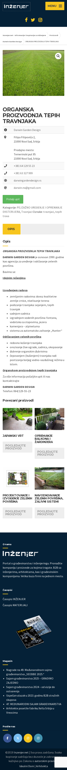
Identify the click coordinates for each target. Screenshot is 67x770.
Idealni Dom (26, 766)
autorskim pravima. (46, 761)
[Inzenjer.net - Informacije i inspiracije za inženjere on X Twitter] (18, 738)
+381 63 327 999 (23, 173)
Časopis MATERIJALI (15, 605)
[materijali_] (38, 738)
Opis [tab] (11, 229)
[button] (58, 56)
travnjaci (48, 211)
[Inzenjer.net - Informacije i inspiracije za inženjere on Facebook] (7, 738)
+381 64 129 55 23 (24, 166)
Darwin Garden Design (27, 130)
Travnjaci (26, 211)
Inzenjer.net (21, 752)
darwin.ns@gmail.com (27, 187)
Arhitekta (42, 766)
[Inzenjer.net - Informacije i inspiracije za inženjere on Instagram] (28, 738)
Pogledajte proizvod (15, 447)
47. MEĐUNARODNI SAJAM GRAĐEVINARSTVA (33, 704)
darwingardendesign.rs (27, 180)
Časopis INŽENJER (14, 599)
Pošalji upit (13, 199)
